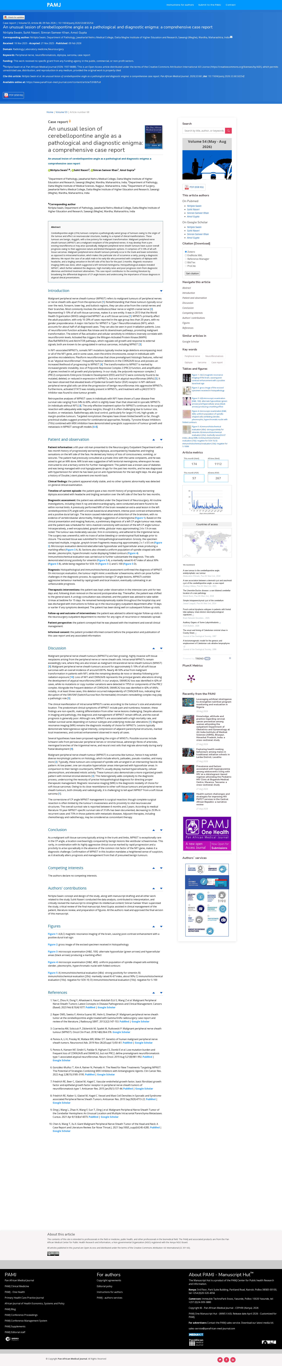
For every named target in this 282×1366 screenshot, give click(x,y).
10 (71, 677)
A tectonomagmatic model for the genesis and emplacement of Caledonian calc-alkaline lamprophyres (206, 642)
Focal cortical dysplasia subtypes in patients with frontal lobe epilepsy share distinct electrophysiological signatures (207, 612)
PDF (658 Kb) (16, 95)
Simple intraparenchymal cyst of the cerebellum (203, 600)
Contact (231, 4)
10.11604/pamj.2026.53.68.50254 (75, 23)
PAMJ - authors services (109, 1297)
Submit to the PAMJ (209, 4)
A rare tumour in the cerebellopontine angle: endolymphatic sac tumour (201, 571)
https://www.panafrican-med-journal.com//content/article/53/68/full (63, 82)
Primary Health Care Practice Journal (24, 1297)
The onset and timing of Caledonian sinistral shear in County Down (205, 631)
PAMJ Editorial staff (15, 1332)
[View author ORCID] (49, 170)
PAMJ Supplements (15, 1326)
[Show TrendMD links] (230, 658)
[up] (161, 290)
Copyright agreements (109, 1280)
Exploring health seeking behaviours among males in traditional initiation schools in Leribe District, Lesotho (213, 753)
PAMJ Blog (10, 1309)
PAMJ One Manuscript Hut (203, 1313)
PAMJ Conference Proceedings (21, 1315)
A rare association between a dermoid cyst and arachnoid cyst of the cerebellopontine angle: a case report (207, 581)
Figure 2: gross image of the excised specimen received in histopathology (208, 389)
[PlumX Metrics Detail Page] (191, 678)
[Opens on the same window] (53, 1255)
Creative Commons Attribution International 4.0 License (179, 66)
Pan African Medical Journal (19, 1280)
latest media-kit (265, 1322)
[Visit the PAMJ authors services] (207, 900)
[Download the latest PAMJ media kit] (196, 1334)
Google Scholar (190, 341)
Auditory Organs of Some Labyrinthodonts (201, 622)
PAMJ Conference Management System (26, 1320)
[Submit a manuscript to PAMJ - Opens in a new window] (207, 165)
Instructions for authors (180, 4)
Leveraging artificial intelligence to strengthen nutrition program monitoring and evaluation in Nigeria (214, 703)
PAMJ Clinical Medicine (17, 1286)
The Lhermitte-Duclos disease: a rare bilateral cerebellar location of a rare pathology (206, 591)
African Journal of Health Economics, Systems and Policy (34, 1303)
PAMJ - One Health (15, 1292)
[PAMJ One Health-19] (207, 833)
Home (50, 112)
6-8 (95, 426)
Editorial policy (104, 1286)
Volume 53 (61, 112)
